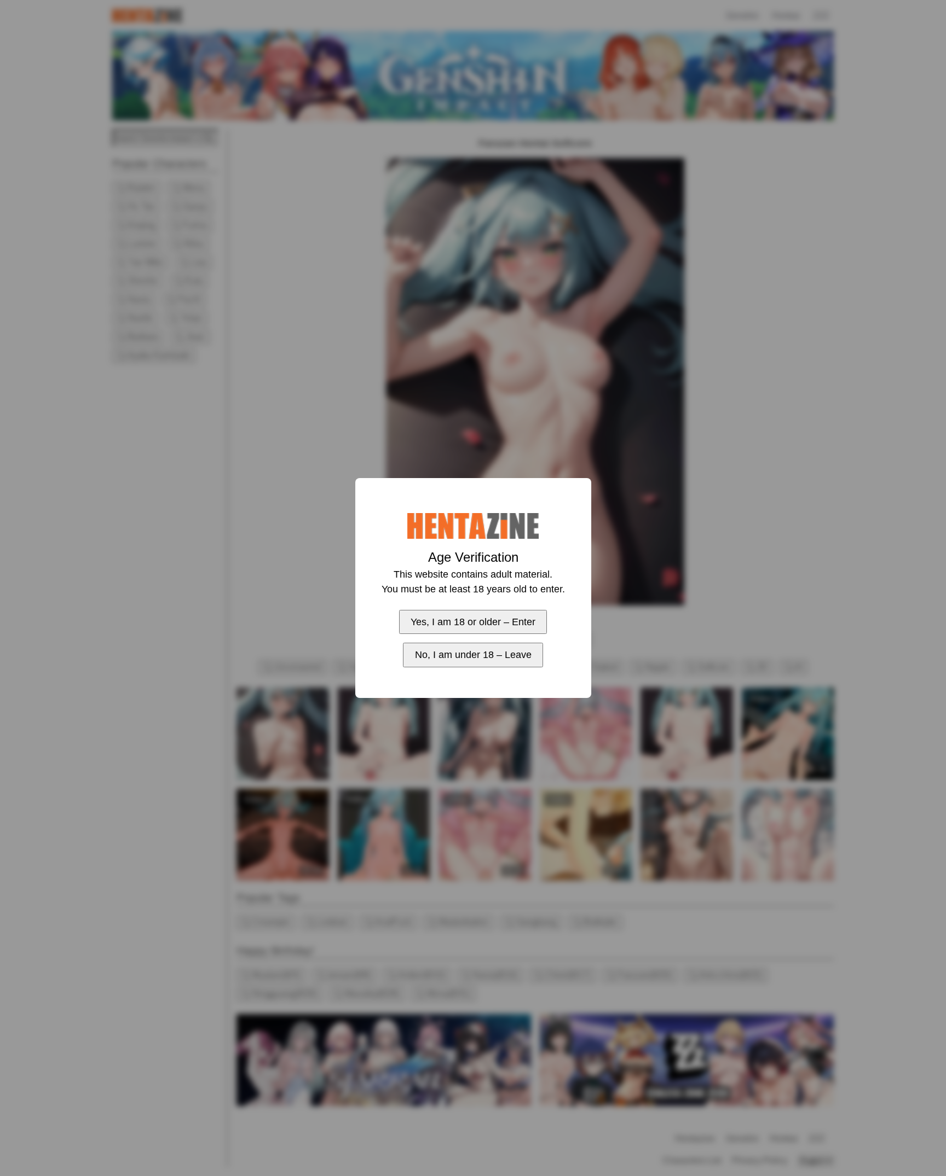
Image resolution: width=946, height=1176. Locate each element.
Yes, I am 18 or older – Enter (473, 621)
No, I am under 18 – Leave (473, 654)
